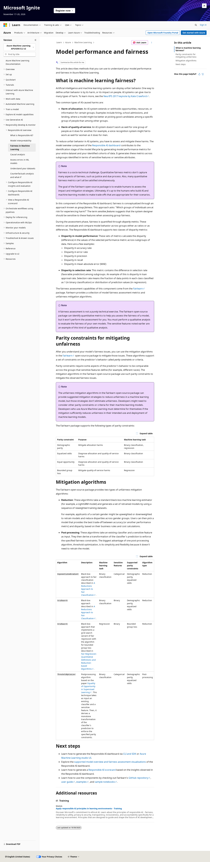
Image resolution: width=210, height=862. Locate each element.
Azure (68, 42)
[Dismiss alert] (204, 5)
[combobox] (19, 47)
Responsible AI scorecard (102, 769)
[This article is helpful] (199, 74)
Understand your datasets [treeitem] (22, 168)
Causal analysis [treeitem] (17, 154)
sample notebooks (105, 781)
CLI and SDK (129, 753)
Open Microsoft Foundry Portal (162, 32)
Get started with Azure (194, 32)
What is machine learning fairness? (188, 49)
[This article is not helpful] (202, 74)
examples (81, 781)
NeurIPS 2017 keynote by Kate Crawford (125, 96)
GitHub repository (138, 777)
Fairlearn (138, 288)
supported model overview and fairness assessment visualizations (110, 761)
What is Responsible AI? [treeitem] (21, 135)
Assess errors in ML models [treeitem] (19, 161)
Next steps (181, 64)
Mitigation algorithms (186, 60)
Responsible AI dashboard (106, 145)
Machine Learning (83, 42)
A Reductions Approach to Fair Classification (88, 589)
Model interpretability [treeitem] (20, 140)
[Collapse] (35, 40)
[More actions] (151, 42)
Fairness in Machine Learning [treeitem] (20, 147)
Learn (59, 42)
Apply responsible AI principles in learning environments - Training (89, 808)
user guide (67, 781)
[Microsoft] (5, 25)
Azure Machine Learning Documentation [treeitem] (17, 62)
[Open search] (196, 25)
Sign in (203, 24)
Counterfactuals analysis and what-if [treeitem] (22, 175)
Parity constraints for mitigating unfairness (186, 55)
